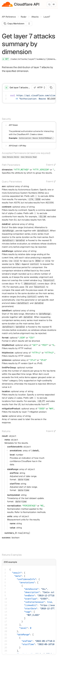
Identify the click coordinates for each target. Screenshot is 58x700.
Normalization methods (34, 512)
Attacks (35, 16)
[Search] (49, 4)
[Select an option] (29, 23)
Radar (23, 16)
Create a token (36, 134)
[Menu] (53, 4)
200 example (10, 562)
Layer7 (46, 16)
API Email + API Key (17, 145)
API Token (13, 125)
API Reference (9, 16)
